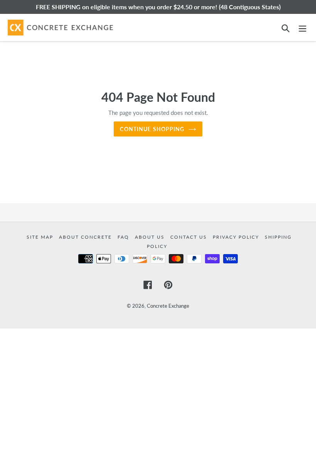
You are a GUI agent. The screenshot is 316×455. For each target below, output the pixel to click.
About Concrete (86, 237)
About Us (150, 237)
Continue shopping (152, 129)
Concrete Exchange (168, 306)
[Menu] (302, 27)
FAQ (124, 237)
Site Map (41, 237)
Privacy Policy (237, 237)
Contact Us (189, 237)
